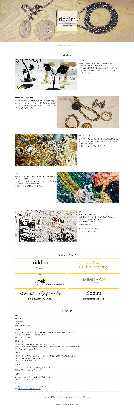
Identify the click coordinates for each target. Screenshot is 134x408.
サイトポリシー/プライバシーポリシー (67, 397)
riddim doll (66, 45)
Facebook (19, 318)
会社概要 (51, 397)
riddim (60, 45)
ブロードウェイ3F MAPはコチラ (25, 337)
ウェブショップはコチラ (87, 231)
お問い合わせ (76, 45)
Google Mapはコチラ (86, 224)
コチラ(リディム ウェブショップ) (30, 370)
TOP (55, 45)
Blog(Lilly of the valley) (23, 325)
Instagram (19, 321)
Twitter (18, 323)
